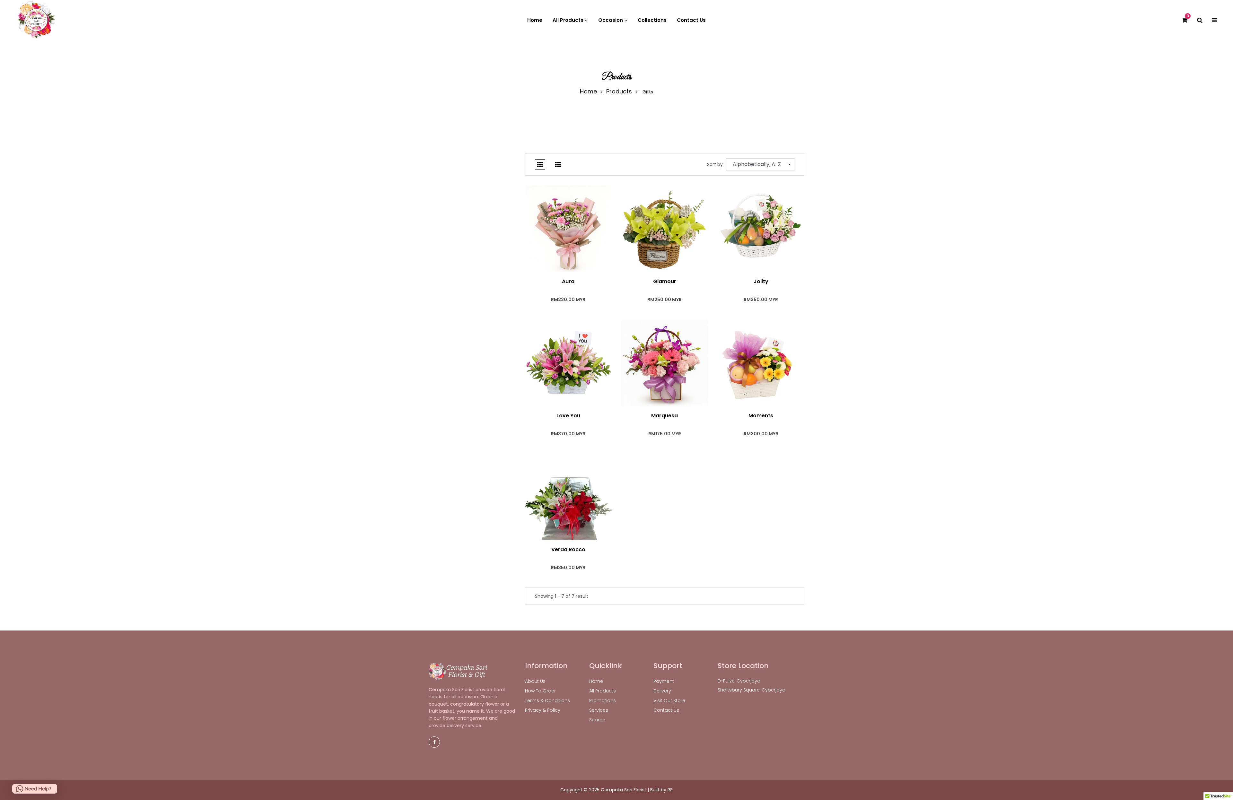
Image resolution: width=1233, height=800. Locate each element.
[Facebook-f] (434, 742)
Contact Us (666, 710)
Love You (568, 415)
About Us (535, 681)
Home (588, 91)
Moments (760, 415)
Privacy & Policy (542, 710)
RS (670, 790)
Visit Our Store (669, 700)
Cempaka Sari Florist (623, 790)
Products (619, 91)
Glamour (664, 281)
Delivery (662, 691)
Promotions (602, 700)
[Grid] (540, 164)
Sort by (715, 164)
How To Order (540, 691)
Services (598, 710)
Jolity (761, 281)
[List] (558, 164)
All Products (602, 691)
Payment (663, 681)
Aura (568, 281)
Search (597, 719)
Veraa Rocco (568, 549)
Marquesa (664, 415)
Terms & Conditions (547, 700)
